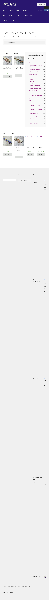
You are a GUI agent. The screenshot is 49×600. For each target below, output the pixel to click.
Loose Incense (32, 76)
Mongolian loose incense (35, 88)
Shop (18, 15)
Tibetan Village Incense (35, 116)
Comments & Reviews (28, 15)
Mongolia (25, 10)
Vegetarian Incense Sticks (36, 121)
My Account (5, 20)
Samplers (11, 15)
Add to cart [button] (19, 75)
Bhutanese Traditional (35, 69)
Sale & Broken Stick (33, 90)
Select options (7, 76)
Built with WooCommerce (8, 592)
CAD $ (46, 10)
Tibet (4, 15)
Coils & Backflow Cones (35, 103)
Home (4, 10)
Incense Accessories (33, 74)
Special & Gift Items (33, 98)
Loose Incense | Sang (34, 71)
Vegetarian (31, 118)
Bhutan (17, 10)
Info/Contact (10, 10)
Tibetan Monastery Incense (36, 109)
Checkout (12, 20)
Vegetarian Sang (34, 123)
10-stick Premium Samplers (36, 95)
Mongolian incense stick (35, 85)
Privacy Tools (13, 586)
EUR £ (46, 7)
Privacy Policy (7, 586)
